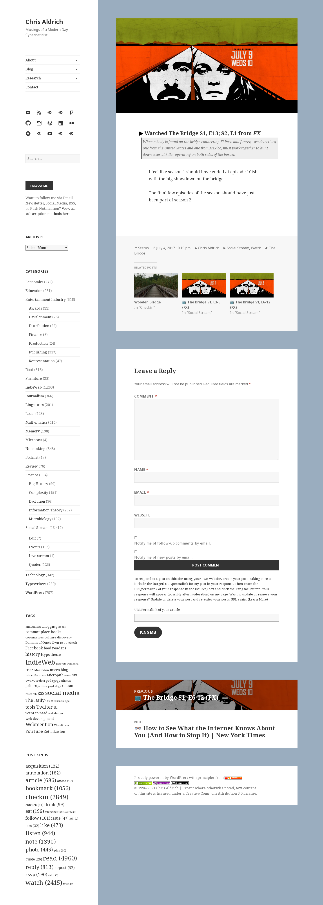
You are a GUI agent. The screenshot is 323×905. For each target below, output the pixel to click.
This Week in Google (57, 700)
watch (43, 882)
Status (143, 248)
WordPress (34, 592)
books (61, 626)
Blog (29, 69)
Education (33, 290)
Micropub (55, 675)
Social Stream (37, 527)
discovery (64, 637)
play (60, 850)
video (53, 875)
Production (38, 343)
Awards (35, 308)
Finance (35, 334)
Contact (31, 87)
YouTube (34, 731)
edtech (72, 643)
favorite (70, 812)
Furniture (33, 378)
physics (66, 681)
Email (141, 492)
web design (55, 713)
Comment (145, 396)
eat (34, 811)
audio (65, 781)
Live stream (39, 555)
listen (40, 833)
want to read (36, 712)
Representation (42, 360)
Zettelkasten (54, 731)
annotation (43, 773)
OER (75, 675)
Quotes (35, 564)
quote (33, 859)
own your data (35, 681)
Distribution (39, 325)
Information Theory (45, 510)
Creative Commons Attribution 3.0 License (220, 793)
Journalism (34, 396)
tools (30, 707)
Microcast (33, 439)
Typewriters (35, 583)
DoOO (63, 642)
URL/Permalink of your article (157, 610)
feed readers (55, 648)
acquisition (42, 766)
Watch (256, 248)
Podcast (31, 457)
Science (31, 475)
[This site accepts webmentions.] (161, 782)
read (60, 858)
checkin (46, 797)
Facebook (34, 648)
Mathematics (36, 422)
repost (64, 867)
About (30, 60)
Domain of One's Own (42, 642)
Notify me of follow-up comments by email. (172, 543)
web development (39, 718)
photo (39, 849)
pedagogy (53, 680)
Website (142, 515)
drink (54, 804)
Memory (32, 431)
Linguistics (34, 404)
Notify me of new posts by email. (163, 557)
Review (31, 466)
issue (60, 818)
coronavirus (34, 637)
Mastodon (41, 670)
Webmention (39, 724)
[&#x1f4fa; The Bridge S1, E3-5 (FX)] (204, 285)
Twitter (44, 707)
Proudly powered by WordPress (161, 777)
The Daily (35, 700)
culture (50, 637)
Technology (35, 575)
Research (33, 78)
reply (39, 867)
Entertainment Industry (45, 299)
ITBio (29, 670)
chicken (34, 805)
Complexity (38, 492)
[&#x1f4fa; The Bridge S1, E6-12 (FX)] (252, 285)
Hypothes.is (51, 654)
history (32, 654)
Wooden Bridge (147, 302)
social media (62, 693)
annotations (33, 627)
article (40, 780)
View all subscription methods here (50, 211)
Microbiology (40, 518)
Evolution (37, 501)
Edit (32, 538)
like (51, 825)
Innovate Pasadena (67, 663)
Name (141, 469)
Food (29, 369)
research (31, 693)
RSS (41, 693)
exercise (54, 812)
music (67, 675)
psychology (54, 686)
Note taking (35, 448)
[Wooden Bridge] (156, 285)
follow (37, 818)
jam (32, 825)
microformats (35, 675)
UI (56, 707)
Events (34, 547)
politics (31, 686)
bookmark (47, 788)
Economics (34, 282)
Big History (38, 483)
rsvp (36, 874)
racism (67, 685)
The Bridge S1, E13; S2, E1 (203, 133)
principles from (211, 777)
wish (68, 884)
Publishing (38, 352)
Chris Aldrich (44, 22)
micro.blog (59, 669)
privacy (42, 686)
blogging (50, 626)
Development (40, 317)
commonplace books (43, 631)
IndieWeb (33, 387)
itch (73, 819)
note (40, 841)
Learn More (258, 599)
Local (29, 413)
